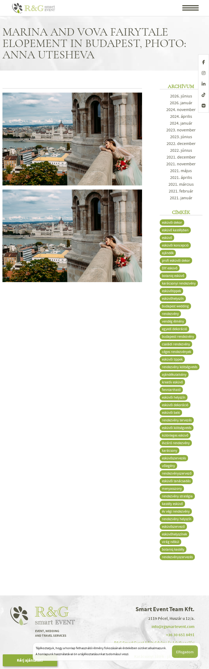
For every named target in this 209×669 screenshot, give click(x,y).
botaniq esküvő (173, 275)
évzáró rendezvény (176, 443)
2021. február (181, 191)
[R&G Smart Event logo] (33, 8)
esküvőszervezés (174, 458)
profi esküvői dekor (176, 260)
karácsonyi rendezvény (179, 283)
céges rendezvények (176, 351)
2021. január (181, 198)
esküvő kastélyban (175, 230)
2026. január (181, 103)
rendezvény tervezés (177, 420)
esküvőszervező (173, 526)
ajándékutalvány (174, 374)
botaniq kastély (173, 549)
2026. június (181, 96)
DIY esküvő (169, 268)
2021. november (181, 164)
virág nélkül (170, 541)
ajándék (168, 253)
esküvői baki (171, 412)
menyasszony (172, 488)
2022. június (181, 150)
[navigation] (190, 8)
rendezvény (170, 313)
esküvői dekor (172, 222)
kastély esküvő (172, 503)
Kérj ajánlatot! (30, 660)
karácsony (169, 450)
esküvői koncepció (175, 245)
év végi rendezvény (176, 511)
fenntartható (171, 389)
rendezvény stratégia (177, 496)
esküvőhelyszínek (174, 534)
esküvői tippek (172, 359)
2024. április (181, 116)
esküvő (167, 237)
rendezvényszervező (177, 473)
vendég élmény (173, 321)
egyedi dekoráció (174, 329)
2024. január (181, 123)
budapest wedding (175, 306)
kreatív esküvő (172, 382)
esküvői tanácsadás (176, 481)
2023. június (181, 137)
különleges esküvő (175, 435)
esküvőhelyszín (173, 298)
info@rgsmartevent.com (173, 626)
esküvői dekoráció (175, 405)
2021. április (181, 177)
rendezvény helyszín (176, 519)
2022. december (181, 143)
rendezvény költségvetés (179, 367)
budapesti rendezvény (178, 336)
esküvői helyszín (173, 397)
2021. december (181, 157)
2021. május (181, 170)
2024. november (181, 109)
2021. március (181, 184)
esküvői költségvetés (176, 427)
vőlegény (168, 465)
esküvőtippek (171, 291)
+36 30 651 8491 (180, 635)
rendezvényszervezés (177, 557)
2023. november (181, 130)
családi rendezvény (176, 344)
